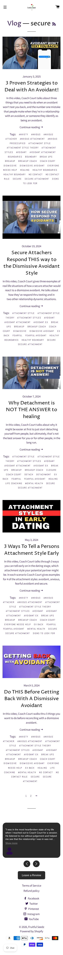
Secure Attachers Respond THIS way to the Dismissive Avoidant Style (31, 263)
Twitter (33, 903)
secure (17, 178)
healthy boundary (15, 174)
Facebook (33, 898)
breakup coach (27, 161)
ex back (39, 624)
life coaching (13, 483)
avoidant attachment (43, 152)
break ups (46, 156)
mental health (34, 483)
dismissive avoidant (32, 165)
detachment (43, 474)
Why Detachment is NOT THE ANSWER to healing (31, 410)
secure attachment (37, 178)
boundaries (15, 156)
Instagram (33, 914)
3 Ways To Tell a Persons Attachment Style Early (31, 550)
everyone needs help (17, 624)
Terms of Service (31, 885)
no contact (36, 174)
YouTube (33, 919)
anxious (36, 134)
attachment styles (29, 317)
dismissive (10, 165)
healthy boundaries (45, 170)
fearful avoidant (36, 335)
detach (29, 474)
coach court (47, 161)
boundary (31, 156)
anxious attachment (32, 138)
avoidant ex (41, 322)
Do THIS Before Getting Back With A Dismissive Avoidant (31, 699)
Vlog (14, 23)
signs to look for (44, 633)
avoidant (21, 152)
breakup (10, 161)
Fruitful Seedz (36, 927)
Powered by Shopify (31, 931)
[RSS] (54, 24)
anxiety (23, 134)
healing (25, 170)
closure (51, 470)
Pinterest (33, 909)
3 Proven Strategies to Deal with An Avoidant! (32, 86)
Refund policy (31, 891)
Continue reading (30, 127)
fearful (17, 335)
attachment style (40, 143)
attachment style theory (23, 147)
